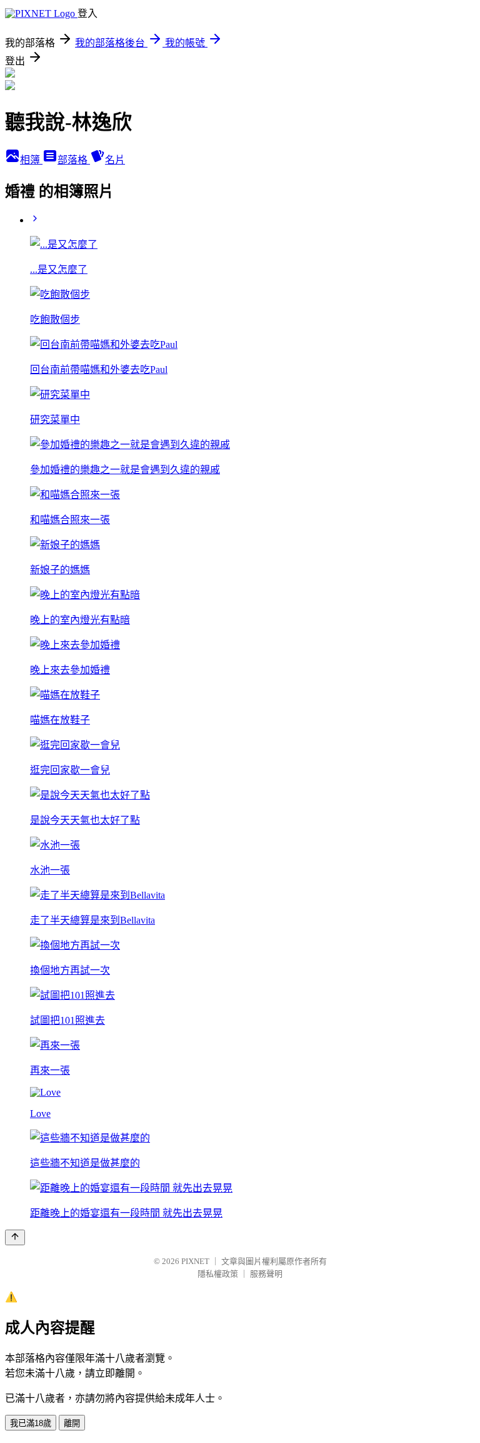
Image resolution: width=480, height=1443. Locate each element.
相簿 (31, 160)
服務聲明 (266, 1273)
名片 (115, 160)
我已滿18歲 (30, 1423)
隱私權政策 (218, 1273)
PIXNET (195, 1261)
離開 (72, 1423)
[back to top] (15, 1237)
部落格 (74, 160)
